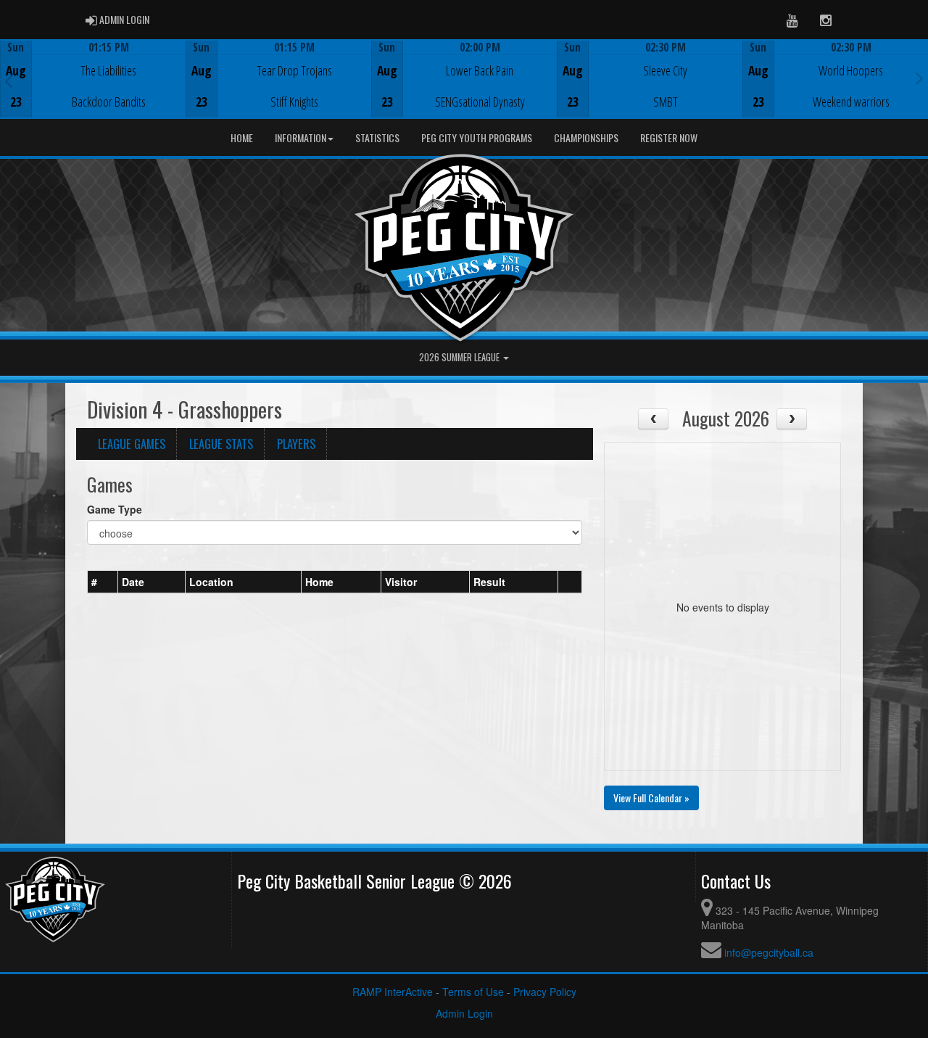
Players (296, 443)
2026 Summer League (460, 357)
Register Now (668, 137)
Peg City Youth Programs (476, 137)
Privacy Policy (544, 991)
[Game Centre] (93, 90)
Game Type (114, 509)
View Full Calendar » (651, 797)
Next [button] (919, 78)
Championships (586, 137)
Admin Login (464, 1013)
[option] (93, 79)
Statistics (377, 137)
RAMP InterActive (392, 991)
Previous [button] (8, 80)
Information (300, 137)
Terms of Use (473, 991)
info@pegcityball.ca (768, 952)
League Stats (221, 443)
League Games (131, 443)
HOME (242, 137)
